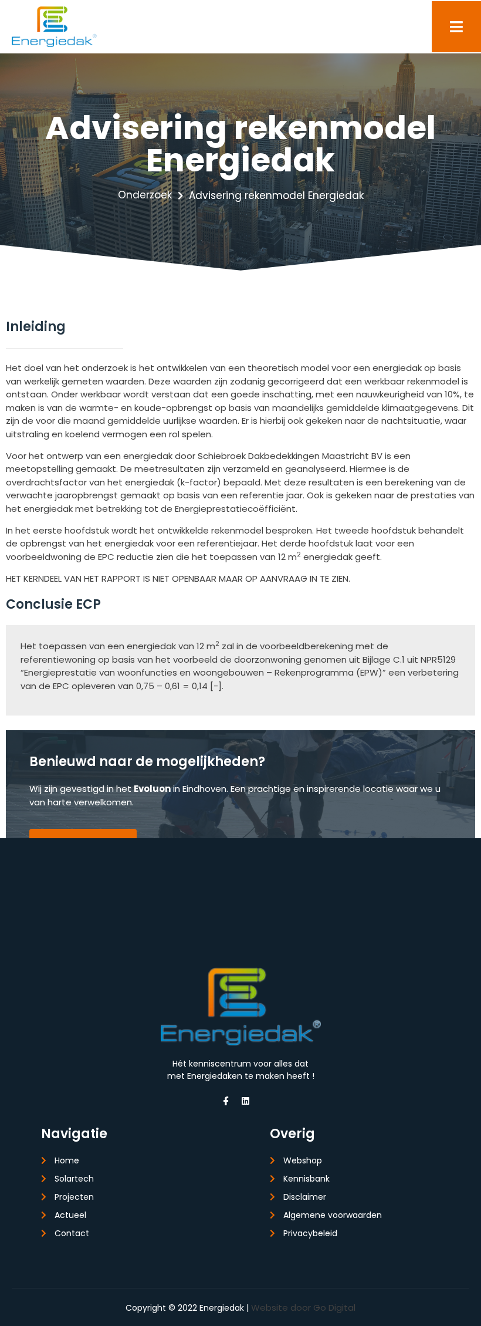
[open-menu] (456, 26)
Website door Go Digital (303, 1307)
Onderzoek (145, 195)
